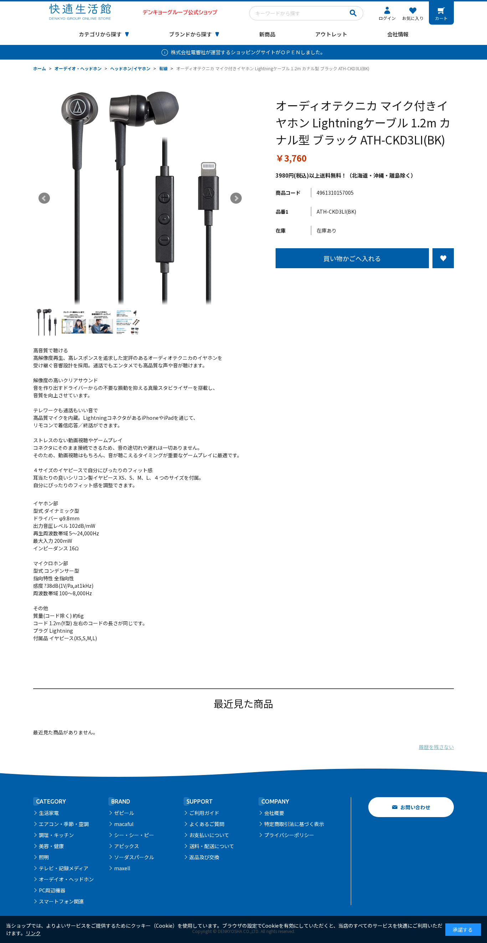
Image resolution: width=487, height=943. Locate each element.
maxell (122, 868)
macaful (123, 823)
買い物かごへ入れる (352, 258)
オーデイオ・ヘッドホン (66, 879)
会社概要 (274, 812)
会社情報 (398, 34)
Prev (44, 198)
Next (236, 198)
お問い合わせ (415, 807)
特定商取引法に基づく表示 (294, 823)
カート (441, 18)
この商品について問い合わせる (365, 281)
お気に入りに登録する (443, 258)
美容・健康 (51, 846)
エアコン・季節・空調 (64, 823)
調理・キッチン (56, 834)
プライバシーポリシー (289, 834)
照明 (44, 857)
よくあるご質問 (206, 823)
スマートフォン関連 (61, 901)
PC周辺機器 (52, 890)
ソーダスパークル (134, 857)
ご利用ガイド (204, 812)
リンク (33, 933)
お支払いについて (209, 834)
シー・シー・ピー (134, 834)
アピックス (126, 846)
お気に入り (413, 18)
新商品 (267, 34)
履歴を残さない (436, 746)
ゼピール (124, 812)
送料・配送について (211, 846)
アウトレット (331, 34)
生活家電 (49, 812)
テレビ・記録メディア (63, 868)
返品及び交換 (204, 857)
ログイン (387, 18)
